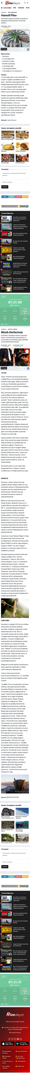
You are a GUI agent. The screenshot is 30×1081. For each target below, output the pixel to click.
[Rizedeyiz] (13, 3)
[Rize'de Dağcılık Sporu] (22, 837)
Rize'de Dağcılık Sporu (22, 842)
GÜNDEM (21, 8)
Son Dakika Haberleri (6, 1067)
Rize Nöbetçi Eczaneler (6, 1052)
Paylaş (4, 49)
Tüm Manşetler (21, 1061)
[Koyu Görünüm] (27, 3)
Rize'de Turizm (12, 329)
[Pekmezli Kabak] (22, 158)
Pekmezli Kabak (20, 162)
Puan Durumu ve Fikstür (7, 1062)
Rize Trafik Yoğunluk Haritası (20, 1057)
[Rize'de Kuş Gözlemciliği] (22, 824)
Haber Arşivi (21, 1066)
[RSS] (20, 1039)
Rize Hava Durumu (22, 1051)
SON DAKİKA (7, 8)
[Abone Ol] (28, 49)
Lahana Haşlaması (21, 151)
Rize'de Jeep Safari (6, 842)
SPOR (27, 8)
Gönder (4, 186)
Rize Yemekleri (12, 12)
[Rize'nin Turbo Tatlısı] (7, 134)
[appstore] (8, 1044)
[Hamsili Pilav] (15, 38)
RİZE (14, 8)
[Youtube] (18, 1039)
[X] (12, 1039)
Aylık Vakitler (5, 324)
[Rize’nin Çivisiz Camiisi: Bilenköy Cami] (7, 811)
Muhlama (3, 151)
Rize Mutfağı (5, 162)
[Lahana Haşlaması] (22, 146)
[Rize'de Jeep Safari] (7, 837)
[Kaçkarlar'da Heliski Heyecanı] (22, 811)
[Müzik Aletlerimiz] (15, 357)
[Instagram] (15, 1039)
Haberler (3, 12)
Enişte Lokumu (20, 139)
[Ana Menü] (2, 3)
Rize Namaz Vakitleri (6, 1057)
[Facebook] (9, 1039)
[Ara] (24, 3)
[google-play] (22, 1044)
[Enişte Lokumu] (22, 134)
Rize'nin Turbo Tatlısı (7, 139)
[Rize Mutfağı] (7, 158)
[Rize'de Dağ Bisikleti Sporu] (7, 824)
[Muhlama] (7, 146)
